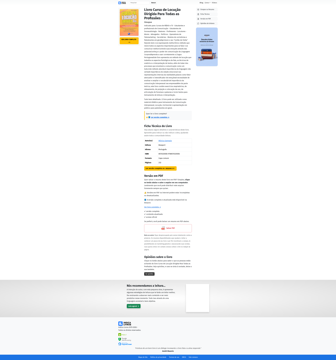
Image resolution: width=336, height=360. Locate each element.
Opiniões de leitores (207, 23)
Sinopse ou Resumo (207, 9)
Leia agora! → (133, 306)
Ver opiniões (149, 274)
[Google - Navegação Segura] (124, 339)
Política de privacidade (158, 357)
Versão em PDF (205, 19)
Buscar (153, 3)
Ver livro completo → (152, 207)
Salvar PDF (170, 228)
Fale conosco (193, 357)
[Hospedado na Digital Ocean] (125, 344)
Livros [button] (207, 3)
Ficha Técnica (205, 14)
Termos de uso (174, 357)
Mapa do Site (143, 357)
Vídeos (214, 3)
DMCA (184, 357)
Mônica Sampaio (165, 141)
